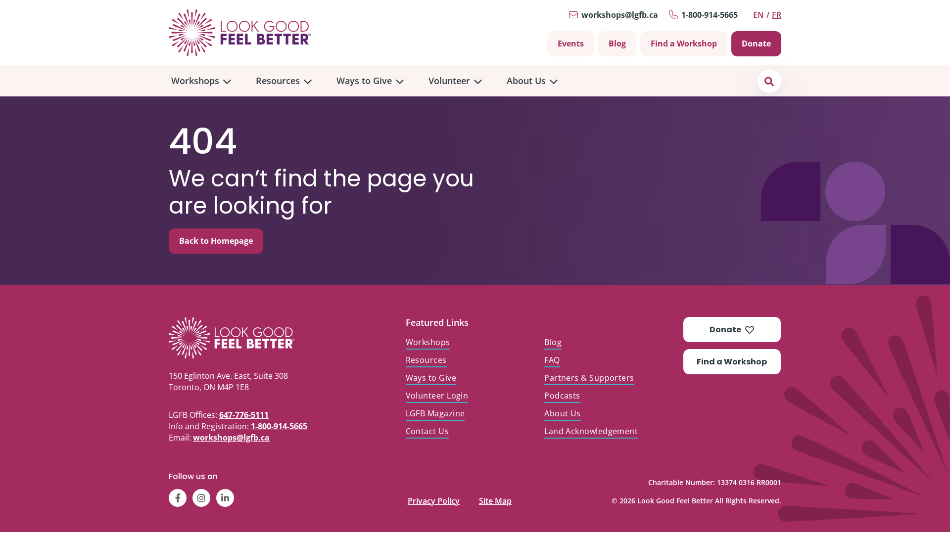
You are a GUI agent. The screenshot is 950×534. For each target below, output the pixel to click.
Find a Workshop (684, 43)
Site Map (495, 498)
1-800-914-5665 (709, 14)
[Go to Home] (240, 32)
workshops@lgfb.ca (619, 14)
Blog (617, 43)
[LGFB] (254, 337)
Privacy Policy (434, 498)
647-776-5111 (244, 414)
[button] (769, 81)
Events (571, 43)
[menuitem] (201, 80)
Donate (756, 43)
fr (776, 14)
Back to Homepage (216, 240)
